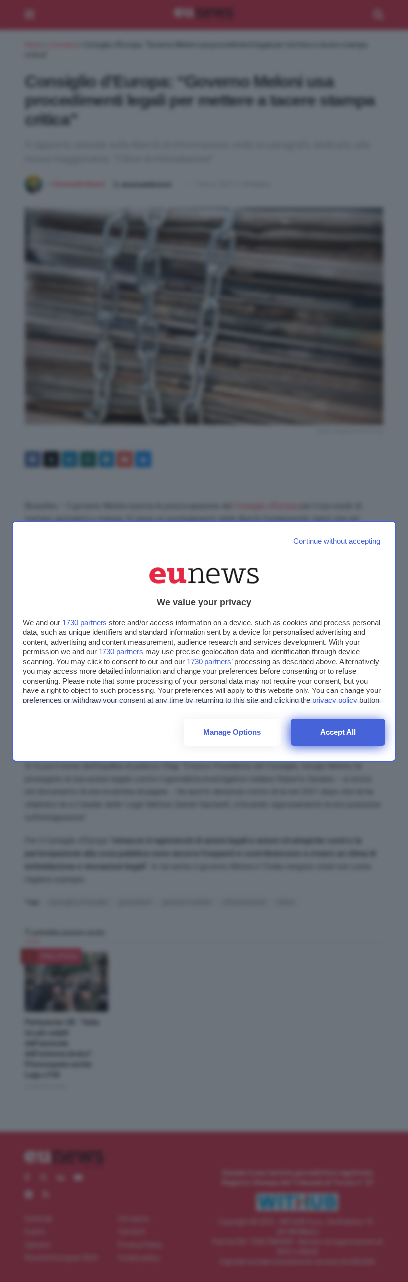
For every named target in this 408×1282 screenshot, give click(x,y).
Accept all (338, 732)
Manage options (232, 732)
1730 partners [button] (84, 622)
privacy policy (334, 700)
